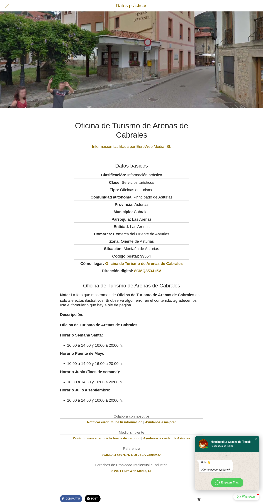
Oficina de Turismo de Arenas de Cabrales (144, 263)
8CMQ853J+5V (147, 271)
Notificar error (98, 422)
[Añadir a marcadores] (198, 499)
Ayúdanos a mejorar (160, 422)
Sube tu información (126, 422)
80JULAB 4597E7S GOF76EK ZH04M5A (132, 455)
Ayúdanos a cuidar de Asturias (166, 438)
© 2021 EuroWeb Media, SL (131, 471)
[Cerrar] (7, 6)
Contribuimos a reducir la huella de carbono (106, 438)
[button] (256, 439)
